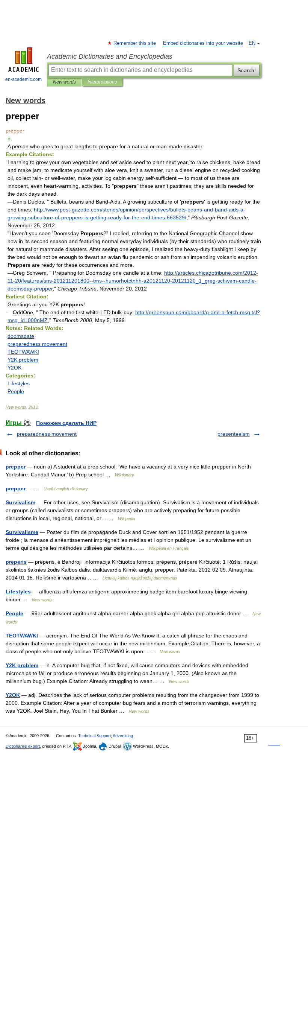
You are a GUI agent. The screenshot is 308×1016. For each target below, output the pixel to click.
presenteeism (233, 434)
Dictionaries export (23, 746)
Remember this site (135, 43)
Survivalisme (22, 532)
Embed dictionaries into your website (203, 43)
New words (64, 82)
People (14, 613)
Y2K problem (22, 665)
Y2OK (13, 695)
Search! (246, 70)
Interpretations (102, 82)
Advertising (123, 735)
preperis (16, 562)
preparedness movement (47, 434)
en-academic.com (23, 79)
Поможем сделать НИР (66, 423)
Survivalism (20, 502)
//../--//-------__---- (133, 281)
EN (252, 43)
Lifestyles (18, 592)
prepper (16, 467)
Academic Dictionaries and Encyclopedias (109, 56)
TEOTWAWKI (22, 636)
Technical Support (94, 735)
